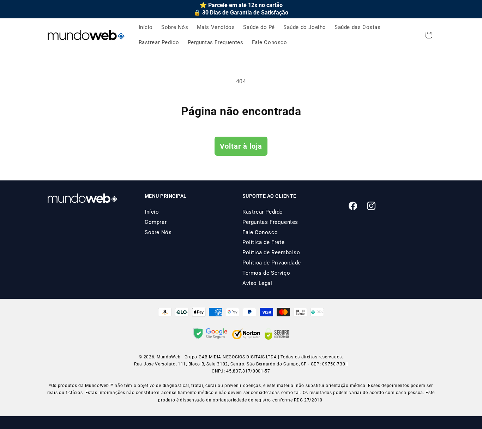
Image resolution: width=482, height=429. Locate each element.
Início (152, 212)
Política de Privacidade (271, 263)
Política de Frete (263, 242)
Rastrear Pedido (262, 212)
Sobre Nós (158, 232)
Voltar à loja (241, 146)
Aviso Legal (257, 283)
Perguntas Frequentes (270, 222)
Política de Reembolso (271, 252)
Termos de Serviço (266, 273)
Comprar (156, 222)
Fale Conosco (260, 232)
